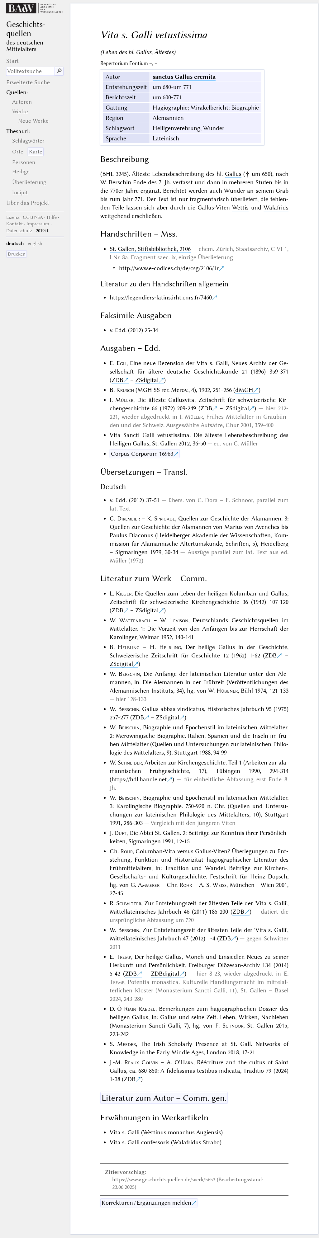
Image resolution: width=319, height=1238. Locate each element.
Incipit (20, 192)
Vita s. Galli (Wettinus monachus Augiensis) (166, 1132)
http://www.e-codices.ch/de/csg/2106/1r (169, 268)
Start (12, 60)
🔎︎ (59, 71)
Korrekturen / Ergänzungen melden (146, 1202)
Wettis (240, 207)
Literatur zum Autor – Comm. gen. (164, 1098)
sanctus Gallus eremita (184, 76)
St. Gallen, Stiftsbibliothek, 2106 (150, 248)
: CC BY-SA (24, 217)
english (35, 243)
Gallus (233, 173)
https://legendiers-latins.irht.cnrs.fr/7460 (161, 297)
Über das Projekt (27, 202)
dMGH (244, 389)
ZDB (117, 380)
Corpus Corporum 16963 (142, 453)
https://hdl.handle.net (139, 779)
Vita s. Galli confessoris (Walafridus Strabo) (165, 1142)
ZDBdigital (165, 973)
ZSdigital (147, 380)
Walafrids (276, 207)
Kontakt (14, 224)
